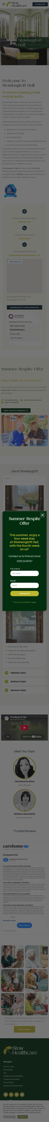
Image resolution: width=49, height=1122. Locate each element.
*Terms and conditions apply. (25, 602)
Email (13, 580)
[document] (24, 561)
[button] (42, 515)
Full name (15, 568)
